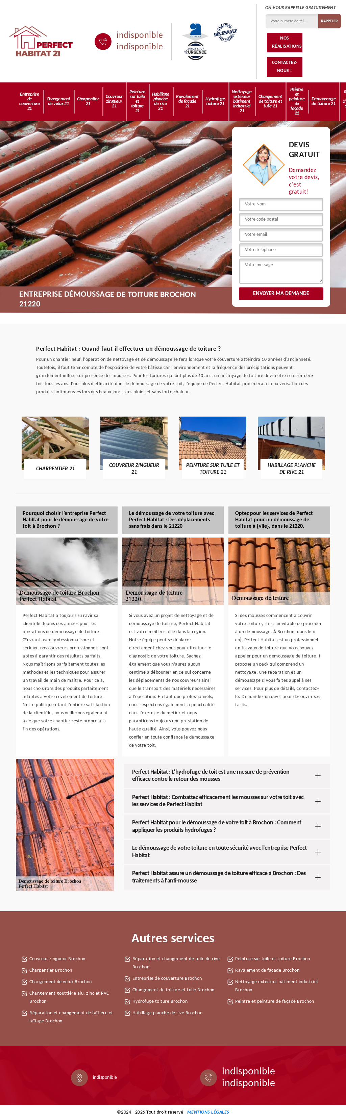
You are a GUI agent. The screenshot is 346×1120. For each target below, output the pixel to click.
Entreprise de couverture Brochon (167, 978)
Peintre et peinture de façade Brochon (274, 1001)
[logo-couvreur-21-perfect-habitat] (41, 41)
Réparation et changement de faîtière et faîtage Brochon (71, 1017)
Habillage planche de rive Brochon (167, 1013)
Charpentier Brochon (50, 970)
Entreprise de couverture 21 (29, 101)
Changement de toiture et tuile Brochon (173, 990)
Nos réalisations (287, 42)
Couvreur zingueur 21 (114, 101)
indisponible (140, 36)
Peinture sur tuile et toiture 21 (137, 102)
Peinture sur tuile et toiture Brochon (272, 959)
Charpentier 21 (88, 101)
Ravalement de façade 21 (187, 101)
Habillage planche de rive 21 (160, 101)
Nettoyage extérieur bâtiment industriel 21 (242, 102)
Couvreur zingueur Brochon (57, 959)
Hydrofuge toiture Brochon (160, 1001)
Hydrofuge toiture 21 (215, 101)
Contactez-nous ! (285, 66)
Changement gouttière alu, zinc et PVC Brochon (69, 997)
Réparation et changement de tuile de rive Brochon (176, 963)
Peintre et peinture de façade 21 (296, 101)
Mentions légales (208, 1112)
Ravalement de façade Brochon (267, 970)
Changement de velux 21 (58, 101)
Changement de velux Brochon (60, 982)
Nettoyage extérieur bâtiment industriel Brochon (276, 986)
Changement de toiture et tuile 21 (270, 101)
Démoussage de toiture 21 (324, 101)
